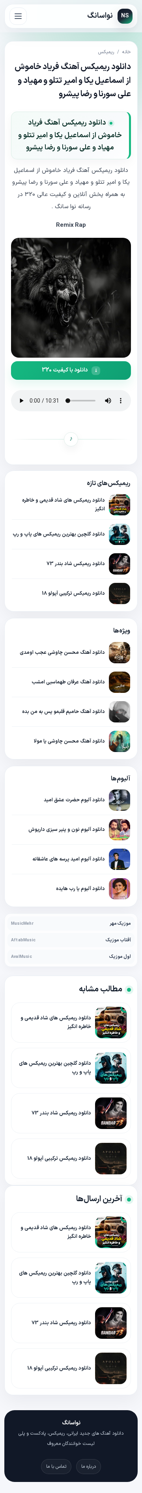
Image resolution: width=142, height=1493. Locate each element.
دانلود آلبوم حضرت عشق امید (74, 800)
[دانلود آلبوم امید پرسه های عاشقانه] (119, 859)
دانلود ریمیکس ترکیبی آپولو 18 (73, 593)
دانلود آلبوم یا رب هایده (80, 888)
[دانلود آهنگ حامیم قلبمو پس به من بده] (119, 711)
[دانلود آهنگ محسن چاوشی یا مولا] (119, 741)
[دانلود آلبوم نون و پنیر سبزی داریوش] (119, 829)
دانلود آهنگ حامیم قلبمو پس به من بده (63, 711)
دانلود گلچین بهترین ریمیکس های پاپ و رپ (59, 534)
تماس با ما (56, 1466)
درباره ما (88, 1466)
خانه (126, 52)
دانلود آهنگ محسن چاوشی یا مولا (69, 741)
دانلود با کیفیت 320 (65, 370)
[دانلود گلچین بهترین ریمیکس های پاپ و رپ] (119, 534)
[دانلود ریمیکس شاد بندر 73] (119, 564)
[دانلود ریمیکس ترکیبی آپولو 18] (119, 593)
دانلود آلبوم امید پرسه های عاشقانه (68, 859)
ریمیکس (106, 52)
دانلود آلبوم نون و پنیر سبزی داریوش (66, 829)
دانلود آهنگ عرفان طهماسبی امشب (68, 682)
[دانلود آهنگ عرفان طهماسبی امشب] (119, 682)
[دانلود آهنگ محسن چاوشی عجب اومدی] (119, 652)
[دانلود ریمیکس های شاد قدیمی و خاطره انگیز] (119, 504)
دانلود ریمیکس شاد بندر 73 (76, 563)
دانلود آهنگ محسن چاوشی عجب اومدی (62, 652)
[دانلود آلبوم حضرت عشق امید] (119, 800)
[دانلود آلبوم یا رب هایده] (119, 889)
